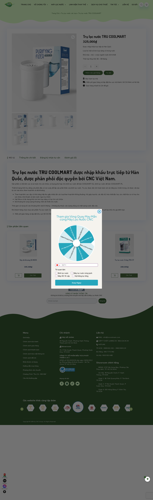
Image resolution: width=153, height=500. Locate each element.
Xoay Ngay (76, 283)
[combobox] (58, 265)
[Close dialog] (99, 211)
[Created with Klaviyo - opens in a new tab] (76, 290)
